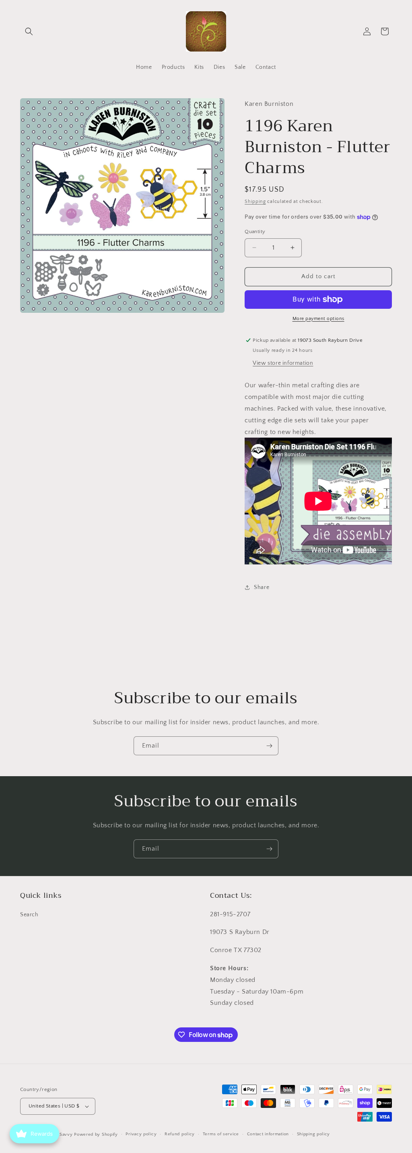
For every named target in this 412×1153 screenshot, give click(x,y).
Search (29, 914)
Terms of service (221, 1134)
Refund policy (180, 1134)
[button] (29, 31)
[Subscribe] (269, 745)
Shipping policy (313, 1134)
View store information (283, 363)
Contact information (268, 1134)
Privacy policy (141, 1134)
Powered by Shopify (96, 1134)
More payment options (318, 318)
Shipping (255, 201)
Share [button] (261, 587)
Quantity (255, 231)
